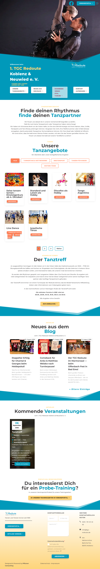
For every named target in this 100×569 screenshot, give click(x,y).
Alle (15, 160)
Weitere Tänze (50, 166)
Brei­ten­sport (59, 160)
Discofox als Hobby (60, 191)
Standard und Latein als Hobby (38, 192)
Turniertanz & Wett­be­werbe (35, 160)
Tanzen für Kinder (79, 160)
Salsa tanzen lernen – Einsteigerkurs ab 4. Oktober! (14, 193)
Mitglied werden (14, 534)
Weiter (59, 248)
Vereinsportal (85, 3)
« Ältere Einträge (79, 389)
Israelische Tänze (36, 229)
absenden (59, 556)
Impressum (55, 563)
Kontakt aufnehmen (80, 90)
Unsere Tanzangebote (18, 90)
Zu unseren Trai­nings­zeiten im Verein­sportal (49, 498)
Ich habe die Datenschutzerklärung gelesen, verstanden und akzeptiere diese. (56, 547)
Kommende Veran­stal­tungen (59, 92)
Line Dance (12, 228)
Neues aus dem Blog (37, 90)
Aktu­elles (16, 341)
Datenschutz (45, 563)
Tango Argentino (83, 191)
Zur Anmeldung (49, 304)
